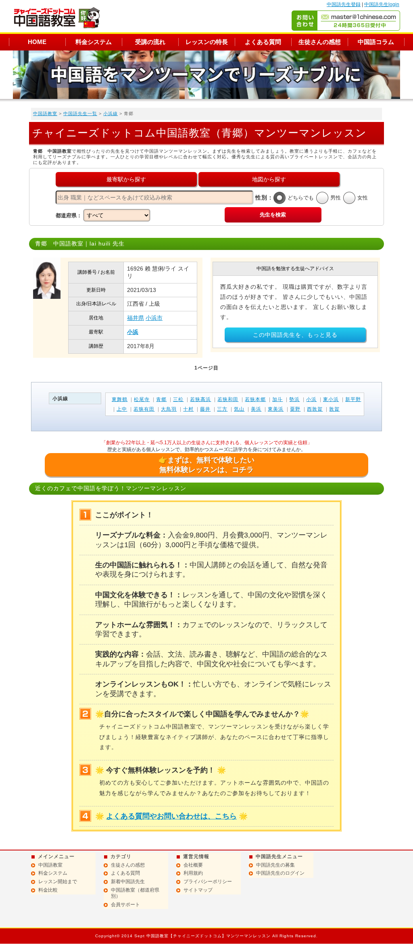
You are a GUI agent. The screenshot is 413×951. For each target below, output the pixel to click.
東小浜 (331, 399)
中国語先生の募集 (275, 865)
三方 (222, 409)
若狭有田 (143, 409)
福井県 (135, 318)
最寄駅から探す (126, 179)
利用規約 (193, 873)
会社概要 (193, 865)
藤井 (205, 409)
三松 (178, 399)
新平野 (353, 399)
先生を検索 (273, 215)
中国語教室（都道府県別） (135, 893)
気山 (239, 409)
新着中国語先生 (128, 881)
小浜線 (110, 113)
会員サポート (125, 904)
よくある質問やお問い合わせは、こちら (171, 816)
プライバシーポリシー (208, 881)
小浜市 (154, 318)
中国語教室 (45, 113)
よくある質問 (263, 41)
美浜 (256, 409)
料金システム (93, 41)
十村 (188, 409)
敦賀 (334, 409)
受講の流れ (150, 41)
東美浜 (276, 409)
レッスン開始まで (57, 881)
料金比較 (48, 890)
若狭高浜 (200, 399)
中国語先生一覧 (80, 113)
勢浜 (294, 399)
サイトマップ (198, 890)
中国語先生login (381, 4)
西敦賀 (315, 409)
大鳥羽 (169, 409)
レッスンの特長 (207, 41)
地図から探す (269, 179)
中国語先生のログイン (280, 873)
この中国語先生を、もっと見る (295, 335)
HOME (37, 41)
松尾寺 (142, 399)
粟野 (295, 409)
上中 (122, 409)
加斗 (277, 399)
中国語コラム (376, 41)
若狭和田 (227, 399)
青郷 (161, 399)
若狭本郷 (255, 399)
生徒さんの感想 (319, 41)
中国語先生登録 (344, 4)
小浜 (132, 332)
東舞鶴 (119, 399)
